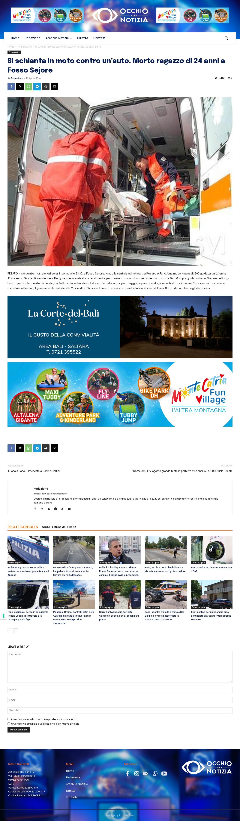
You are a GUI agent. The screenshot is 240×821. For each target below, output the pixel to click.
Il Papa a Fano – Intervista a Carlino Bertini (34, 436)
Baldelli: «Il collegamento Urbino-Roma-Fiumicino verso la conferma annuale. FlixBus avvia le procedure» (119, 536)
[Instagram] (43, 474)
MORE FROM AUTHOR (59, 492)
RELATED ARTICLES (23, 492)
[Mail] (50, 474)
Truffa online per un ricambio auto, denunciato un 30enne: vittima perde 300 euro (211, 581)
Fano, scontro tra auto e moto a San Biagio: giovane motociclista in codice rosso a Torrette (164, 581)
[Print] (46, 86)
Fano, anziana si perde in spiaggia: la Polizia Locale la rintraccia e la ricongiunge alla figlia (28, 581)
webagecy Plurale (120, 780)
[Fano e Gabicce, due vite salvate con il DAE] (211, 515)
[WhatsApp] (28, 86)
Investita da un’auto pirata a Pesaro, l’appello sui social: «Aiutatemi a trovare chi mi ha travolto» (73, 536)
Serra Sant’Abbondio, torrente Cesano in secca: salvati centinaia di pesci (119, 581)
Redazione (17, 78)
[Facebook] (11, 86)
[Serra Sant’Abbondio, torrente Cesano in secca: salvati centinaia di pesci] (120, 559)
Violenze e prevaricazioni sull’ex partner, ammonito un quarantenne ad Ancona (28, 536)
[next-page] (16, 596)
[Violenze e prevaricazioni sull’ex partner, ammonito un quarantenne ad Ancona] (28, 515)
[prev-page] (10, 596)
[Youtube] (70, 474)
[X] (20, 86)
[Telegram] (37, 86)
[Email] (54, 86)
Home (11, 46)
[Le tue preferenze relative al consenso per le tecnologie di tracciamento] (3, 615)
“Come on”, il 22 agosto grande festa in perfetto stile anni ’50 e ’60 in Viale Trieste (182, 436)
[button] (226, 38)
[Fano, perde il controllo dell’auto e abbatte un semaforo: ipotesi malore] (166, 515)
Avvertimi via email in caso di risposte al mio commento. (44, 684)
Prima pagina (25, 46)
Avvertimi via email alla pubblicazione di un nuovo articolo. (45, 689)
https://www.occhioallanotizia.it (50, 459)
